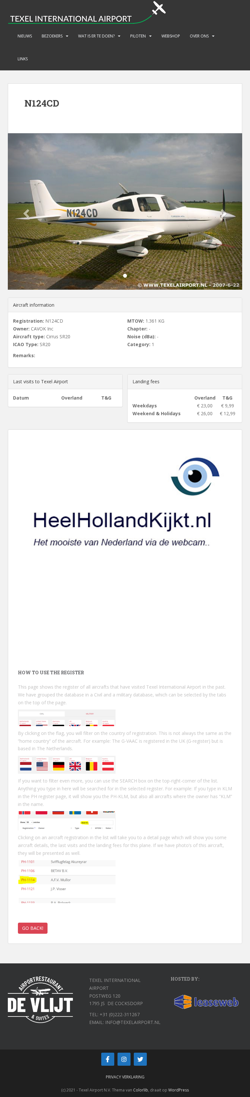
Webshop (170, 36)
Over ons (199, 36)
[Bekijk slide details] (125, 519)
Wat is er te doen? (96, 36)
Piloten (138, 36)
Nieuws (25, 36)
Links (23, 59)
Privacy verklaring (125, 1077)
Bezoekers (52, 36)
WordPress (178, 1090)
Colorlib (140, 1090)
